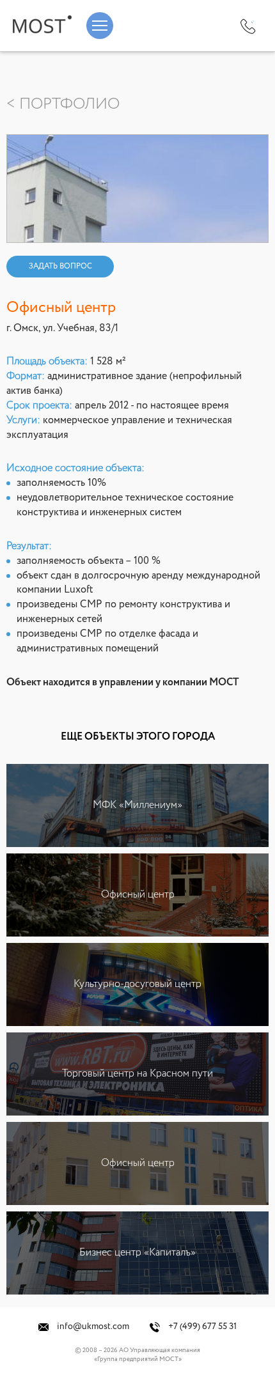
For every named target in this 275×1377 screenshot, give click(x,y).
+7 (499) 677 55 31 (201, 1326)
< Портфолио (63, 104)
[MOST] (42, 24)
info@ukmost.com (92, 1326)
